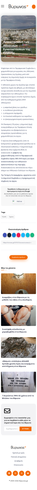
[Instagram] (15, 473)
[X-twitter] (21, 473)
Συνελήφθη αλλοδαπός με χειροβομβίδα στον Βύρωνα (14, 330)
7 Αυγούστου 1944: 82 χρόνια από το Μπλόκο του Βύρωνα (18, 397)
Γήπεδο (4, 217)
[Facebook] (9, 473)
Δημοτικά (6, 37)
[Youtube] (28, 473)
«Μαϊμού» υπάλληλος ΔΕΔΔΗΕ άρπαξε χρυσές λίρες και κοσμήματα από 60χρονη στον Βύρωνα (18, 363)
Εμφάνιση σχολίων (18, 257)
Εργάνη (11, 217)
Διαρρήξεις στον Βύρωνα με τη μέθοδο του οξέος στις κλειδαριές (17, 298)
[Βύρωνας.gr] (18, 7)
